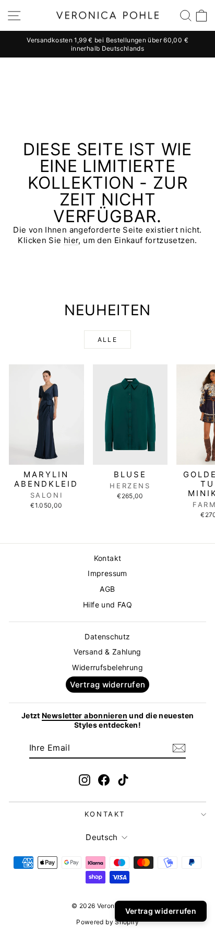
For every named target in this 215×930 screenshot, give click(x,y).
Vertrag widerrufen (108, 685)
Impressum (107, 573)
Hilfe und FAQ (107, 604)
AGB (107, 588)
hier (71, 240)
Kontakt (108, 558)
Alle (108, 339)
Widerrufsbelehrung (107, 667)
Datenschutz (107, 636)
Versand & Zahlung (107, 651)
